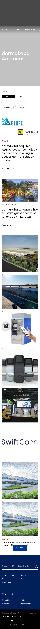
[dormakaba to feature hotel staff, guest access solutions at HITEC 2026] (20, 190)
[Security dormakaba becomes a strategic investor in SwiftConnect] (20, 442)
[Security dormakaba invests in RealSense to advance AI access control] (20, 519)
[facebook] (3, 620)
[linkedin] (12, 620)
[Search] (36, 566)
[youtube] (7, 620)
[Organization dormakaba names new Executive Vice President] (20, 292)
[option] (8, 96)
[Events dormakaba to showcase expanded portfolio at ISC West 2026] (20, 405)
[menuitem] (7, 30)
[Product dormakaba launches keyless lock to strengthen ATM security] (20, 329)
